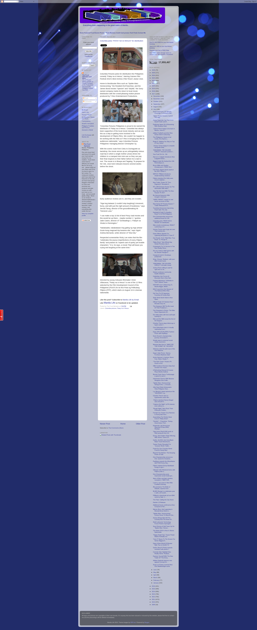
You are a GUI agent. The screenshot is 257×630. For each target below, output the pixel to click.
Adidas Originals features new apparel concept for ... (162, 561)
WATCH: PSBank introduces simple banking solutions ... (162, 174)
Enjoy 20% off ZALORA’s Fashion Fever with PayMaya (163, 332)
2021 (153, 83)
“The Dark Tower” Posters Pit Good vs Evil (162, 362)
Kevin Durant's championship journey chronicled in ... (162, 336)
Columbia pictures (110, 308)
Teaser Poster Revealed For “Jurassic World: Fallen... (162, 445)
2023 (153, 78)
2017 (153, 94)
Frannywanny (86, 121)
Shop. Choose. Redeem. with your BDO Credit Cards (164, 260)
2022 (153, 80)
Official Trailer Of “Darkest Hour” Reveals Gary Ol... (163, 302)
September (157, 104)
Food (92, 33)
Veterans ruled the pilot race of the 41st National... (164, 349)
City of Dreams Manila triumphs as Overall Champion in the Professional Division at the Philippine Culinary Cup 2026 (87, 85)
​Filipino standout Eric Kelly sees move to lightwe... (163, 179)
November (156, 99)
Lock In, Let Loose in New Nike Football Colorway (163, 483)
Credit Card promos (122, 33)
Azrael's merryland (88, 123)
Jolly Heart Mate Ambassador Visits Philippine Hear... (162, 388)
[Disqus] (122, 337)
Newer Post (105, 424)
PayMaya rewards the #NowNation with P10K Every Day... (164, 462)
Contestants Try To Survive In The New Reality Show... (164, 247)
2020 (153, 86)
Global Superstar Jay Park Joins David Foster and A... (163, 121)
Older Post (140, 424)
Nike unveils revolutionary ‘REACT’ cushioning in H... (164, 225)
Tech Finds (133, 33)
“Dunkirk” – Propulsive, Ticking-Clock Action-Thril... (163, 422)
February (156, 580)
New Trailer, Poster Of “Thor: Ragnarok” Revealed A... (162, 183)
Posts (86, 98)
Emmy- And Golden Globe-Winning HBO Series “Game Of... (164, 436)
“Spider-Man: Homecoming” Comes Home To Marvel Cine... (163, 514)
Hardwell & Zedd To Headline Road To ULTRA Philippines (162, 213)
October (156, 101)
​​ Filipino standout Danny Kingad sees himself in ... (163, 400)
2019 (153, 88)
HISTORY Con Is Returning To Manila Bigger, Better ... (162, 285)
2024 (153, 75)
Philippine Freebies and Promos (88, 126)
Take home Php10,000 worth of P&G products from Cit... (163, 432)
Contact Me (142, 33)
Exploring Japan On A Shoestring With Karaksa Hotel (163, 125)
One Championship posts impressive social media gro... (163, 475)
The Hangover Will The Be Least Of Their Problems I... (163, 307)
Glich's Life (85, 112)
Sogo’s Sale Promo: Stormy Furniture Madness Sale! (161, 353)
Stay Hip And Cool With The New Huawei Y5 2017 (163, 191)
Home (82, 33)
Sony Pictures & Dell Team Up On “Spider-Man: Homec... (163, 527)
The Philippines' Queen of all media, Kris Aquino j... (162, 138)
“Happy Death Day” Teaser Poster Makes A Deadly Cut (164, 535)
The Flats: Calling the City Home (163, 500)
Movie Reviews (110, 33)
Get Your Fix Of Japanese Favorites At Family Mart (161, 294)
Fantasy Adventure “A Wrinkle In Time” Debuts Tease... (163, 281)
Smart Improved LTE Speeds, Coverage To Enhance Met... (163, 112)
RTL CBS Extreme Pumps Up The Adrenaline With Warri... (163, 187)
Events (97, 33)
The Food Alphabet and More (87, 76)
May (155, 572)
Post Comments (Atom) (116, 428)
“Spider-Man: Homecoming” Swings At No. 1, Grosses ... (162, 383)
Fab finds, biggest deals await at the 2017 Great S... (163, 170)
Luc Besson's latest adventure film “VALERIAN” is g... (164, 392)
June (155, 569)
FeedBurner (88, 56)
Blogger (146, 622)
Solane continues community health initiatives (162, 272)
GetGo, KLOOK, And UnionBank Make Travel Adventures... (163, 440)
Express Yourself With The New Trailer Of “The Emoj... (163, 557)
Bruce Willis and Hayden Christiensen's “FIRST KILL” (162, 166)
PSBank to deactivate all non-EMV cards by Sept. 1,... (164, 496)
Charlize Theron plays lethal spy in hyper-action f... (164, 324)
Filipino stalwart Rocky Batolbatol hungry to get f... (163, 466)
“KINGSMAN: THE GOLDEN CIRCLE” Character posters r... (163, 150)
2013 (153, 594)
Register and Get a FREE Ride (159, 50)
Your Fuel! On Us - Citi (160, 154)
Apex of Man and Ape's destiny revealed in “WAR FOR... (163, 479)
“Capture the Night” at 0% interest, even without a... (164, 405)
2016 (153, 586)
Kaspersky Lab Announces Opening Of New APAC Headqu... (161, 427)
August (155, 106)
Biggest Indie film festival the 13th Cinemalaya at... (163, 162)
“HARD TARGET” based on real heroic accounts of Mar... (163, 200)
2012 (153, 596)
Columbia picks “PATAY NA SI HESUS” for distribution (121, 41)
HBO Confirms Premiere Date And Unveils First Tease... (164, 366)
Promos (102, 33)
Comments (88, 101)
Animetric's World (87, 130)
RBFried (133, 622)
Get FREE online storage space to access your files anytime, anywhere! (161, 53)
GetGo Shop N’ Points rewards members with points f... (162, 548)
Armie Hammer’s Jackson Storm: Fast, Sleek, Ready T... (163, 358)
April (155, 575)
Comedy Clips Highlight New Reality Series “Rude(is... (162, 552)
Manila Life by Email (131, 300)
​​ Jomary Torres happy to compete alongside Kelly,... (163, 146)
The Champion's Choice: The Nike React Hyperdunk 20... (164, 311)
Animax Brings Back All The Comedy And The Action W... (163, 518)
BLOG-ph (85, 110)
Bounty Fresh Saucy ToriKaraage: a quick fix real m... (163, 375)
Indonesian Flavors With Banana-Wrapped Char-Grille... (163, 379)
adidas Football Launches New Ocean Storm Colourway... (163, 133)
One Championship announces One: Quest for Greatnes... (163, 458)
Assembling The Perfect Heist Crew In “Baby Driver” (162, 417)
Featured (87, 33)
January (156, 583)
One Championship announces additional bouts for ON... (163, 217)
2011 (153, 599)
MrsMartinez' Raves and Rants (88, 118)
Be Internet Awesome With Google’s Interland (161, 196)
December (156, 96)
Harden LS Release (159, 502)
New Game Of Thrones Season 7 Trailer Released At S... (163, 204)
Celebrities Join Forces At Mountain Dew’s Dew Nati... (162, 277)
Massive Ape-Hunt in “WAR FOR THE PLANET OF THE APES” (163, 345)
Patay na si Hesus (123, 308)
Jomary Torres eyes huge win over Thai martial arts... (164, 230)
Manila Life (109, 302)
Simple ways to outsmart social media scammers (163, 341)
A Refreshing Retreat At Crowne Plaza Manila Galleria (163, 371)
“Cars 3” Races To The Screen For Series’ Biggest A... (164, 539)
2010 (153, 602)
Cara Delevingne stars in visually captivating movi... (163, 328)
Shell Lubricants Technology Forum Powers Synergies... (162, 522)
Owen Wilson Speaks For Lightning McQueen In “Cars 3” (163, 234)
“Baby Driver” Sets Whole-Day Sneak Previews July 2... (162, 243)
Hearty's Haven (87, 115)
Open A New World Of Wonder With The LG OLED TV (162, 544)
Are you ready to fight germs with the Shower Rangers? (163, 251)
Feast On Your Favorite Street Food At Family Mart (162, 449)
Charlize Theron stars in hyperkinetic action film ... (162, 396)
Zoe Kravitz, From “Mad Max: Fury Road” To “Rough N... (164, 238)
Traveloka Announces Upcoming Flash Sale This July (163, 208)
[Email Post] (130, 306)
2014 (153, 591)
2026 (153, 70)
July (154, 109)
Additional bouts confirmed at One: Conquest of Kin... (164, 505)
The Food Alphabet (87, 145)
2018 (153, 91)
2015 (153, 589)
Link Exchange (86, 135)
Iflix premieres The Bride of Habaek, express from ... (161, 487)
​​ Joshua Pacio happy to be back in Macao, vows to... (164, 129)
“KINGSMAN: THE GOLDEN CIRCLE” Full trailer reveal (162, 264)
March (155, 577)
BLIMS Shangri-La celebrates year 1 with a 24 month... (164, 492)
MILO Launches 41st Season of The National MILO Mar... (163, 290)
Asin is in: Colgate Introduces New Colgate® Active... (164, 157)
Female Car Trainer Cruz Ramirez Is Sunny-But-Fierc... (164, 413)
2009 (153, 604)
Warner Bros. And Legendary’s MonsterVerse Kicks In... (162, 510)
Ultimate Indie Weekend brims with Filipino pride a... (164, 470)
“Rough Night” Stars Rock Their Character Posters (163, 409)
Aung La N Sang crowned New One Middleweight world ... (162, 565)
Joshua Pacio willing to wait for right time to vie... (162, 268)
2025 (153, 72)
